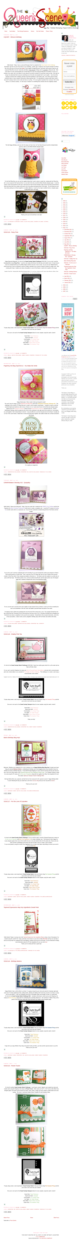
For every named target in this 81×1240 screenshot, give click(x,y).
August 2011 (67, 237)
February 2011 (67, 280)
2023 (64, 202)
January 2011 (67, 282)
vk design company (45, 1238)
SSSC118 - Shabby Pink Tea (13, 634)
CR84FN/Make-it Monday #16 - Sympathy (17, 482)
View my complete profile (68, 55)
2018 (64, 213)
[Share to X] (7, 224)
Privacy (72, 94)
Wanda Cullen (64, 174)
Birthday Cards (19, 221)
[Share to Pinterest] (10, 224)
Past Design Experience (23, 31)
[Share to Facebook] (9, 224)
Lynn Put (63, 169)
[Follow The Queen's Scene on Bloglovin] (68, 136)
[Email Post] (26, 788)
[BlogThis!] (6, 224)
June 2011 (66, 242)
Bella (9, 355)
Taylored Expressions (33, 790)
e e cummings (40, 1236)
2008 (64, 289)
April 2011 (66, 276)
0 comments (23, 948)
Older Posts (56, 1217)
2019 (64, 211)
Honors (32, 31)
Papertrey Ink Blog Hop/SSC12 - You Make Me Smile (20, 366)
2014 (64, 221)
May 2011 (66, 244)
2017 (64, 215)
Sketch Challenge (16, 355)
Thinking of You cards (41, 355)
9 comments (23, 788)
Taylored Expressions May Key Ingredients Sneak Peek (21, 907)
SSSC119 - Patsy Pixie (11, 232)
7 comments (24, 621)
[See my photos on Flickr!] (65, 142)
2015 (64, 219)
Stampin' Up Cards (38, 221)
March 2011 (67, 278)
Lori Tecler (63, 167)
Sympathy (41, 623)
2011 (64, 227)
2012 (64, 225)
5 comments (23, 894)
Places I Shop (49, 31)
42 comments (23, 219)
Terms (68, 94)
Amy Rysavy (64, 159)
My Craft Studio (40, 31)
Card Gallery (12, 31)
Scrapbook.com (64, 356)
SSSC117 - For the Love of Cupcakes (15, 801)
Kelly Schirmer (64, 163)
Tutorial (46, 221)
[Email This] (4, 224)
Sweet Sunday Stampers (28, 355)
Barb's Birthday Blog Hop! (12, 737)
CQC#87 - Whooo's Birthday (13, 37)
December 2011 (68, 229)
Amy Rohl (63, 158)
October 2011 (67, 233)
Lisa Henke (64, 165)
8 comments (23, 1207)
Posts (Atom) (13, 1220)
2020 (64, 209)
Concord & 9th (73, 355)
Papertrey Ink (25, 471)
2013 (64, 223)
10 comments (23, 353)
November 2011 (68, 231)
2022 (64, 205)
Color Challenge (28, 221)
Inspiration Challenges (14, 471)
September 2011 (68, 235)
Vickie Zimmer (64, 172)
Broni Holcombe (65, 161)
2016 (64, 217)
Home (6, 31)
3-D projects (11, 221)
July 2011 (66, 239)
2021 (64, 207)
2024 (64, 200)
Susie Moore (64, 170)
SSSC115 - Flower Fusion (12, 1066)
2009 (64, 287)
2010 (64, 285)
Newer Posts (7, 1217)
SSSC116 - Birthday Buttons (13, 961)
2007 (64, 291)
